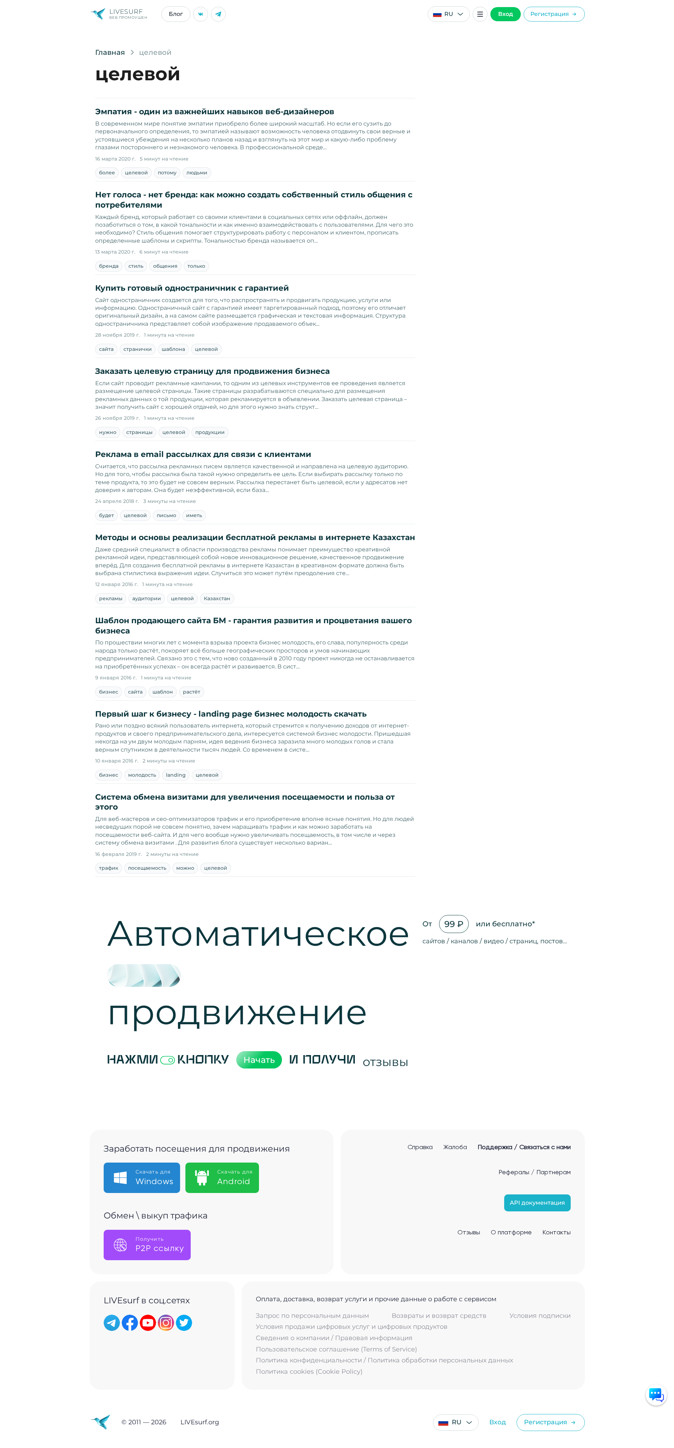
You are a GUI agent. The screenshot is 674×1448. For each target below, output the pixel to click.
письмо (166, 515)
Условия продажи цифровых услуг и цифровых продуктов (352, 1327)
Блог (176, 14)
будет (106, 515)
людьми (196, 172)
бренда (109, 266)
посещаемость (147, 868)
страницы (139, 432)
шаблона (173, 349)
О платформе (511, 1232)
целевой (136, 172)
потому (167, 172)
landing (176, 775)
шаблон (162, 692)
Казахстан (217, 598)
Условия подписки (540, 1316)
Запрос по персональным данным (312, 1316)
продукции (210, 432)
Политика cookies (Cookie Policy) (309, 1371)
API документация (537, 1202)
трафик (108, 868)
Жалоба (455, 1147)
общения (165, 266)
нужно (107, 432)
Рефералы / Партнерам (535, 1172)
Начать (259, 1060)
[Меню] (480, 14)
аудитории (146, 598)
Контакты (556, 1232)
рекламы (110, 598)
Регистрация (549, 14)
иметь (194, 515)
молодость (142, 775)
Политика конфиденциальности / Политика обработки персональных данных (384, 1360)
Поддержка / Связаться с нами (524, 1147)
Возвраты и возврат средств (439, 1316)
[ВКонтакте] (200, 14)
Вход (505, 14)
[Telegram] (218, 14)
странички (137, 349)
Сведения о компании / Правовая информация (334, 1338)
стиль (135, 266)
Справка (420, 1147)
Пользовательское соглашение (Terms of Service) (336, 1349)
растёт (191, 692)
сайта (106, 349)
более (107, 172)
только (196, 266)
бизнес (108, 692)
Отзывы (468, 1232)
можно (185, 868)
